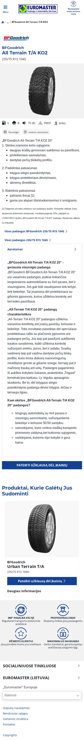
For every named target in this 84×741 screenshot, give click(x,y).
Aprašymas (15, 249)
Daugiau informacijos (24, 591)
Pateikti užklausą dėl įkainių (42, 465)
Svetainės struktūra (15, 719)
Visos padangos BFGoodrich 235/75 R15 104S (34, 231)
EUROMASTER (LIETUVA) (26, 678)
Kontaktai (9, 724)
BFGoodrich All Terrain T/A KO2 (30, 22)
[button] (8, 22)
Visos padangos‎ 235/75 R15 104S (26, 240)
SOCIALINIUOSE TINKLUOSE (29, 666)
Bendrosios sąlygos (15, 713)
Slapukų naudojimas (16, 708)
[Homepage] (3, 22)
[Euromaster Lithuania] (38, 8)
